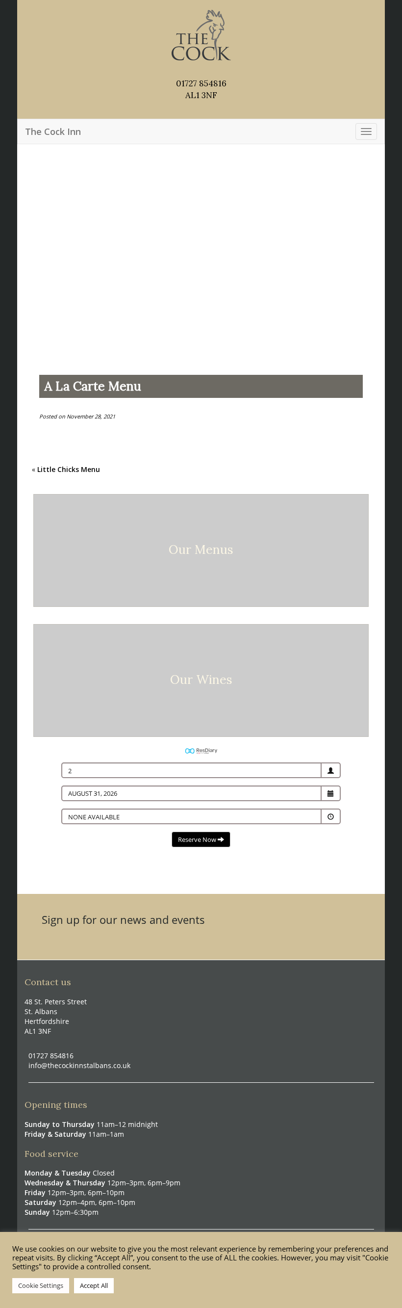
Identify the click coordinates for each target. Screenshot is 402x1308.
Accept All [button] (94, 1285)
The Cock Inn (53, 131)
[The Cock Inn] (201, 34)
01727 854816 (201, 83)
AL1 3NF (201, 95)
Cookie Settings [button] (40, 1285)
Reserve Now (198, 839)
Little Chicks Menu (68, 469)
